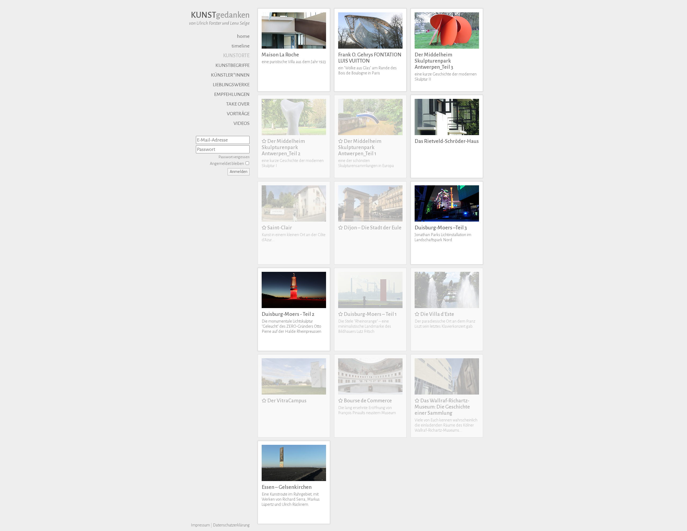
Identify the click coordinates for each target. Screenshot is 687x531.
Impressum (200, 525)
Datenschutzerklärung (231, 525)
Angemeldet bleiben (227, 163)
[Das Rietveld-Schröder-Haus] (447, 96)
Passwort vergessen (234, 157)
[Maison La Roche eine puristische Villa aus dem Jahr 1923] (294, 10)
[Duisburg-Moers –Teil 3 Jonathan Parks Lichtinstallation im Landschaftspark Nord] (447, 183)
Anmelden (238, 171)
